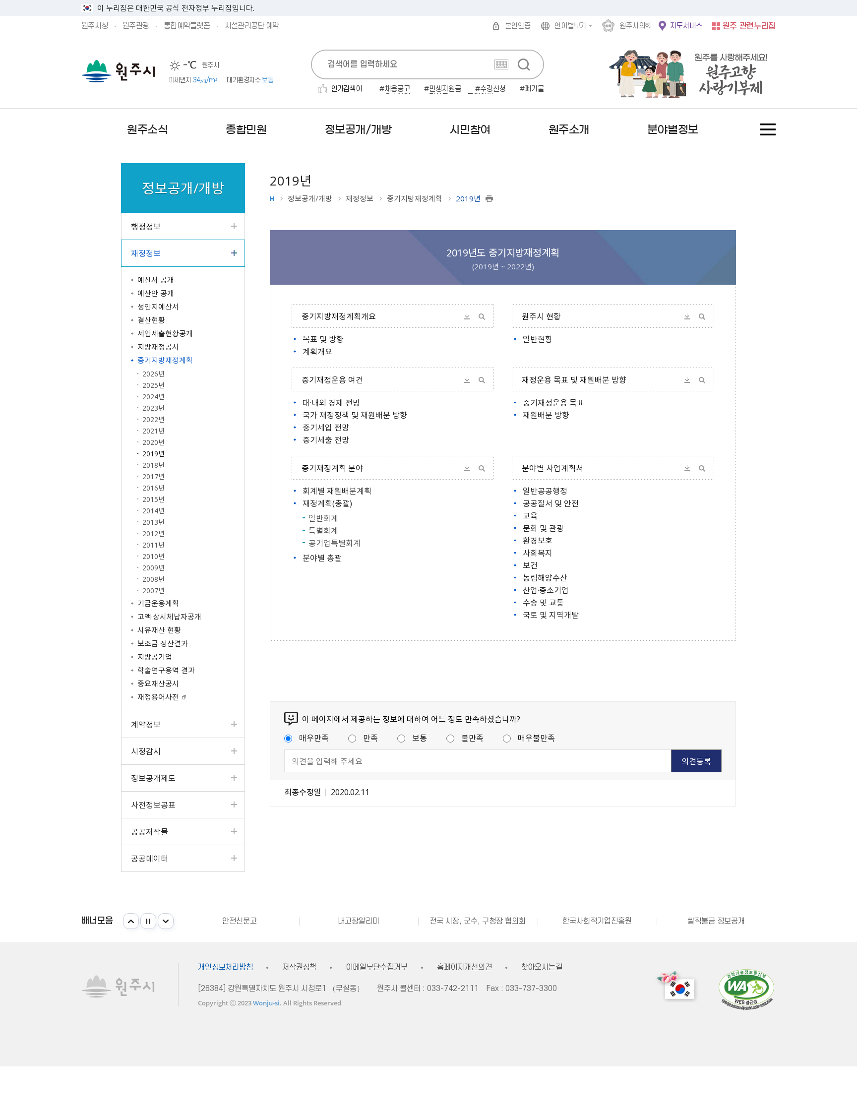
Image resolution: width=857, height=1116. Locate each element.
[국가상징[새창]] (677, 986)
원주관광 (135, 25)
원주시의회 (635, 26)
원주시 (118, 71)
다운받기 (466, 316)
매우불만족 (536, 738)
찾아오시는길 (541, 967)
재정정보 (359, 198)
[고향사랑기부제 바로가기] (683, 72)
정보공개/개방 (310, 198)
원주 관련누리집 (749, 26)
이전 (131, 921)
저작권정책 (299, 967)
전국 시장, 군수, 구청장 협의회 (477, 921)
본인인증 (517, 26)
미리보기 (481, 316)
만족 (370, 738)
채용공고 (397, 89)
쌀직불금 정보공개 (716, 921)
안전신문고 (239, 921)
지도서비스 (686, 26)
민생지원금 (445, 89)
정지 (148, 921)
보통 (419, 738)
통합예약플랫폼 (187, 25)
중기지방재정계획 (414, 198)
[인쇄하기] (489, 198)
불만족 (472, 738)
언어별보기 (570, 26)
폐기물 (534, 89)
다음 (166, 921)
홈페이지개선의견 (464, 967)
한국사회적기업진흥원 (597, 921)
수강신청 (493, 89)
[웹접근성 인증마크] (746, 989)
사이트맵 (768, 129)
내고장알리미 (358, 921)
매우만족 (314, 738)
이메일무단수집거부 (377, 967)
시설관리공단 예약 (252, 25)
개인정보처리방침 (225, 967)
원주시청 (94, 25)
